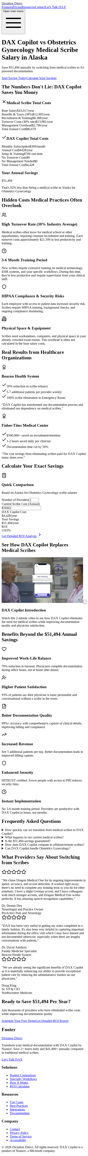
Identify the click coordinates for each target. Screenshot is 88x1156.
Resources (28, 7)
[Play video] (84, 602)
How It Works (19, 1082)
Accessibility (18, 1140)
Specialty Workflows (23, 1079)
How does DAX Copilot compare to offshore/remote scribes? (44, 844)
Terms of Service (21, 1136)
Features (7, 7)
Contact (40, 7)
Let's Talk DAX (55, 7)
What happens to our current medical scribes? (34, 837)
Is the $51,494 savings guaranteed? (27, 841)
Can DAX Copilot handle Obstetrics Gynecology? (37, 848)
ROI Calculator (20, 1086)
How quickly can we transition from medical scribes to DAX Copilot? (43, 831)
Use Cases (16, 1102)
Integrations (17, 1109)
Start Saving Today (14, 78)
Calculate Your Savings (41, 78)
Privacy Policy (19, 1133)
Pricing (17, 7)
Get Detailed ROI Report (52, 1021)
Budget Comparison (23, 1075)
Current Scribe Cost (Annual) (21, 504)
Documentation (20, 1113)
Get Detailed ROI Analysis (19, 536)
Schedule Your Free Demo (19, 1021)
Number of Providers (15, 500)
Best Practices (19, 1106)
